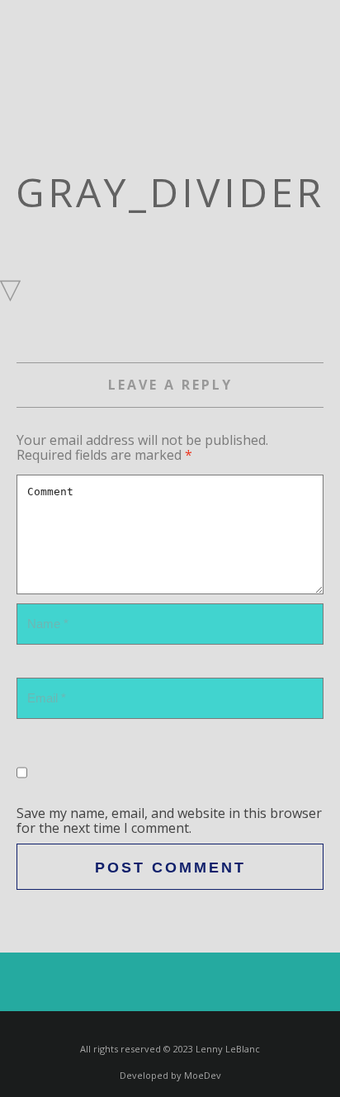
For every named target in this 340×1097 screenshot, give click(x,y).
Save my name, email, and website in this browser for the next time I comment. (169, 820)
